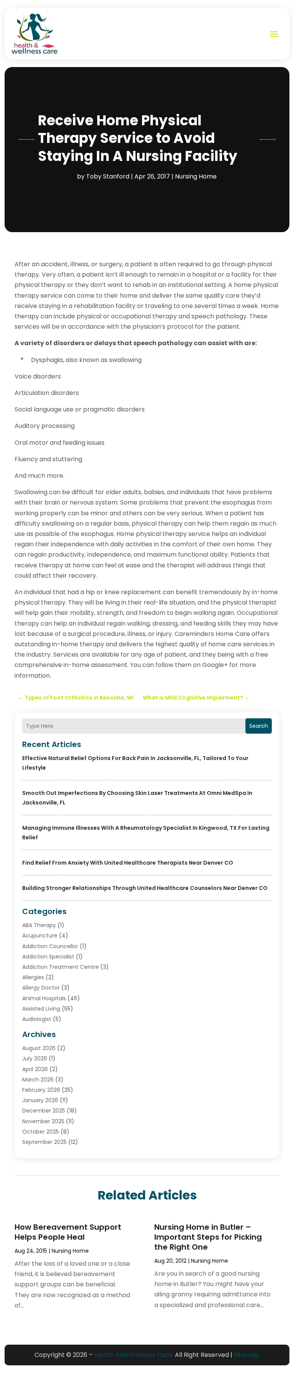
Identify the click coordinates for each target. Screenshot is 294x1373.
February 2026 (41, 1090)
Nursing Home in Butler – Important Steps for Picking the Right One (208, 1237)
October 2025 (40, 1131)
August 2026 (39, 1048)
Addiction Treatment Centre (60, 967)
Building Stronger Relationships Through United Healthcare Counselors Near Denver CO (145, 888)
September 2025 (44, 1142)
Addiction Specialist (48, 956)
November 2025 (43, 1121)
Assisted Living (41, 1009)
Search (258, 726)
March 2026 (38, 1079)
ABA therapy (39, 925)
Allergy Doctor (41, 987)
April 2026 (35, 1069)
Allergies (33, 977)
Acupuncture (39, 935)
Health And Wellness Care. (133, 1354)
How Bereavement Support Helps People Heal (68, 1232)
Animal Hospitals (44, 998)
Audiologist (36, 1019)
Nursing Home (196, 176)
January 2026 (40, 1100)
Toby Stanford (107, 176)
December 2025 (43, 1110)
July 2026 (34, 1058)
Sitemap (246, 1354)
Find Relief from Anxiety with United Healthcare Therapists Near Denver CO (127, 863)
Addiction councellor (50, 946)
